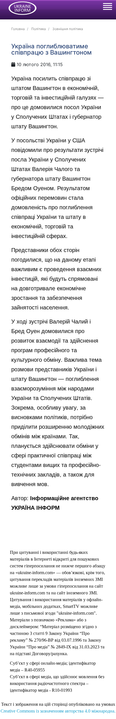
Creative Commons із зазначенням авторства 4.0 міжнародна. (58, 711)
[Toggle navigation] (107, 7)
